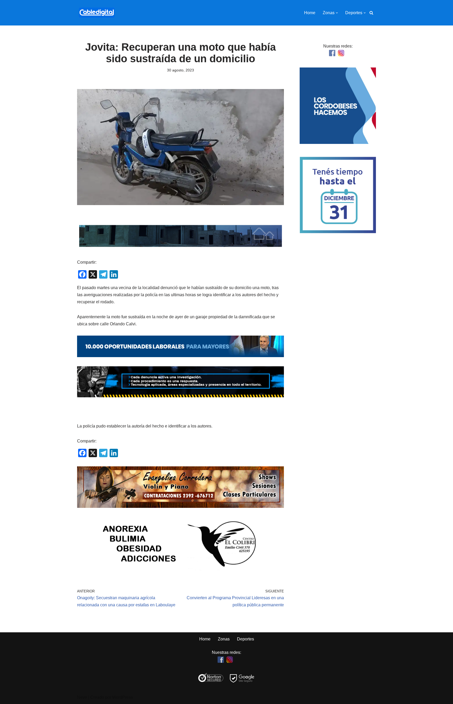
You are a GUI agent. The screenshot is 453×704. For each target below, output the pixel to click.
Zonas (224, 639)
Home (309, 13)
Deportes (245, 639)
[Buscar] (371, 13)
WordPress (122, 697)
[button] (337, 13)
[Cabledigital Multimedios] (96, 13)
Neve (82, 697)
